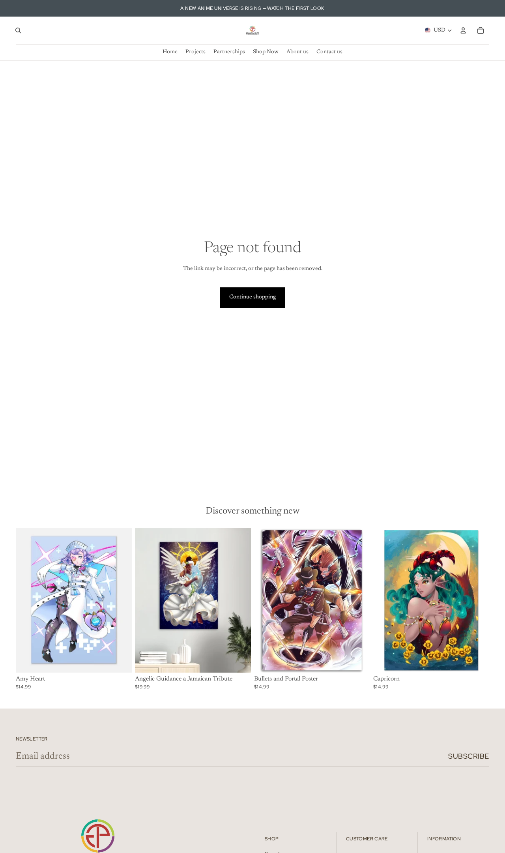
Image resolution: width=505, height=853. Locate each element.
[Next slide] (120, 600)
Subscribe (468, 756)
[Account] (463, 30)
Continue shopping (252, 297)
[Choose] (119, 660)
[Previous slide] (27, 600)
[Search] (18, 30)
